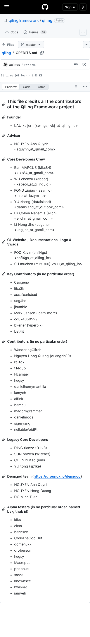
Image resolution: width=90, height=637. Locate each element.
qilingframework (24, 20)
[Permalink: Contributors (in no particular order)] (4, 341)
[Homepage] (45, 7)
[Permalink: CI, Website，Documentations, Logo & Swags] (4, 242)
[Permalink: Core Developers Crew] (4, 159)
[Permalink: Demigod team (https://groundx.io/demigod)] (4, 476)
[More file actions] (85, 87)
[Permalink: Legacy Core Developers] (4, 439)
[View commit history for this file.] (84, 64)
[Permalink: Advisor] (4, 135)
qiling (47, 20)
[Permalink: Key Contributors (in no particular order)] (4, 274)
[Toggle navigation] (6, 7)
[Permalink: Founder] (4, 117)
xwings (14, 64)
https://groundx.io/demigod (57, 476)
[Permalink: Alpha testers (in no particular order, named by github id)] (4, 509)
